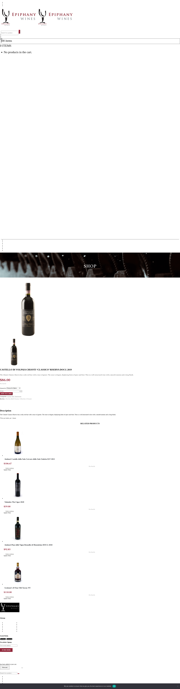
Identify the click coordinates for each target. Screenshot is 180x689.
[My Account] (0, 36)
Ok (114, 686)
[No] (178, 686)
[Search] (19, 32)
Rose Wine (7, 248)
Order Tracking (8, 631)
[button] (3, 29)
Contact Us (7, 5)
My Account (7, 628)
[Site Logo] (36, 25)
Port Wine (7, 247)
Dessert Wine (8, 245)
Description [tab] (7, 402)
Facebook (3, 639)
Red (13, 396)
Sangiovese (18, 396)
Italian (9, 396)
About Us (7, 2)
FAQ (5, 4)
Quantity (3, 388)
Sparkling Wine (8, 250)
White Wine (7, 242)
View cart (17, 45)
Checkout (15, 667)
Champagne (7, 243)
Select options (10, 468)
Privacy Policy (8, 629)
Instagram (9, 639)
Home (5, 623)
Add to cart (6, 394)
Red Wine (7, 240)
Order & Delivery (9, 624)
